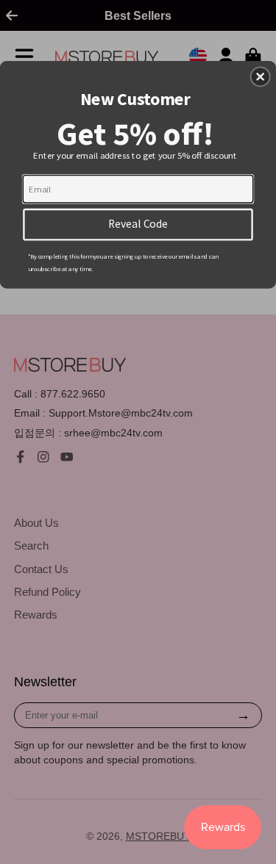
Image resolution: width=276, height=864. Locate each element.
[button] (260, 76)
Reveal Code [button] (138, 224)
